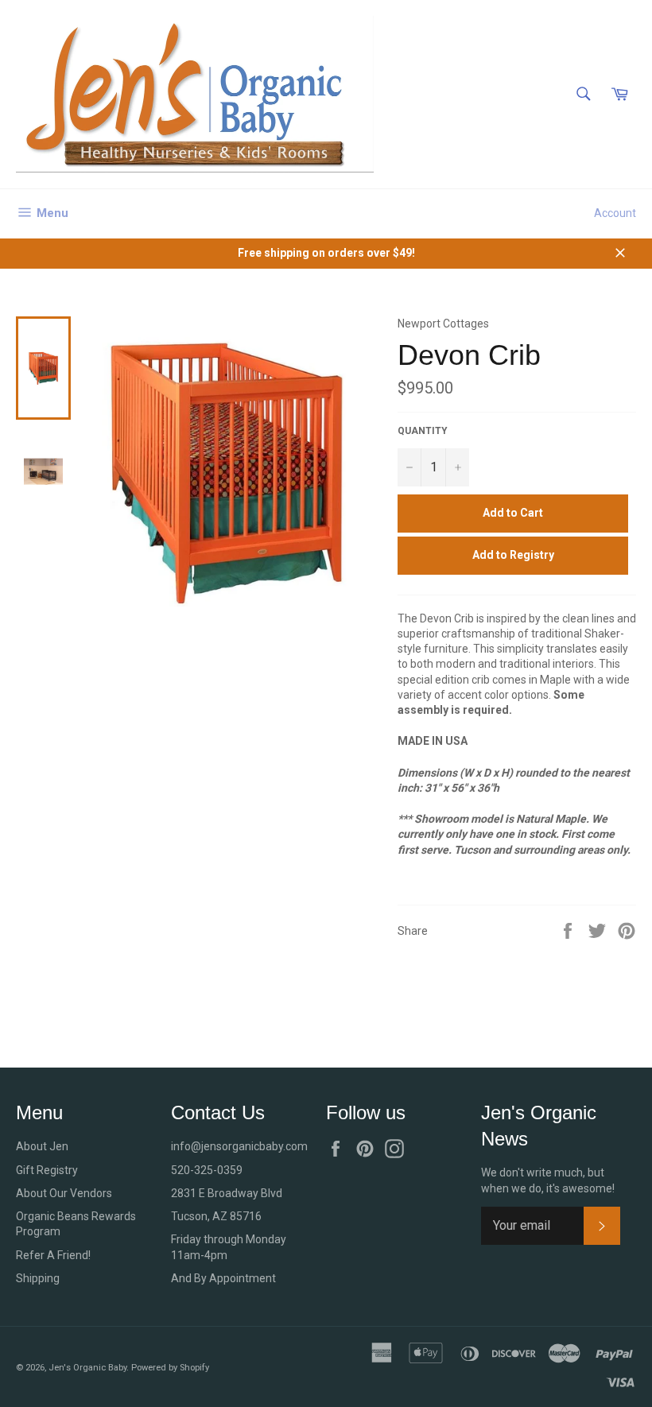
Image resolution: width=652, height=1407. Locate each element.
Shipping (38, 1278)
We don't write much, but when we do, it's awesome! (548, 1180)
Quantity (423, 430)
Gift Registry (47, 1170)
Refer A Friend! (53, 1255)
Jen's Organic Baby (87, 1367)
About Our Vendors (64, 1193)
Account (615, 213)
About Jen (42, 1146)
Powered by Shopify (170, 1367)
